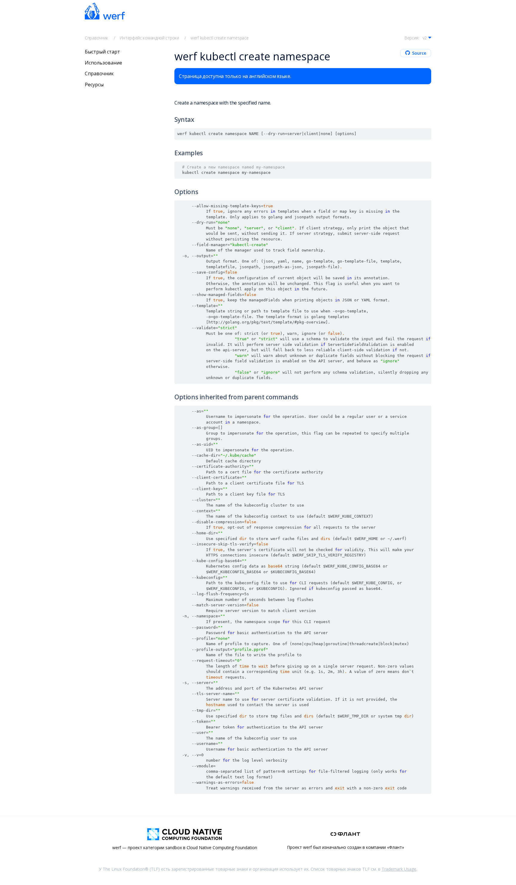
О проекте (311, 18)
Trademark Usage (399, 869)
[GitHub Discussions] (410, 18)
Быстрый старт (167, 18)
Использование (103, 62)
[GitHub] (397, 18)
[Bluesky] (384, 18)
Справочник (96, 38)
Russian (345, 18)
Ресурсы (94, 84)
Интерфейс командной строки (149, 38)
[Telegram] (371, 18)
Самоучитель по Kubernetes (262, 18)
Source (419, 53)
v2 (425, 38)
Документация (208, 18)
